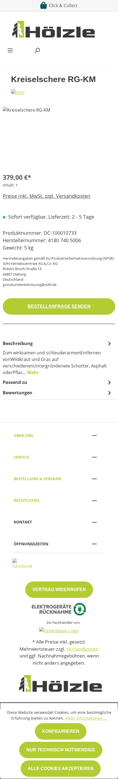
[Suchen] (37, 50)
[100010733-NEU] (59, 137)
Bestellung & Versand (37, 478)
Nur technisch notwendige (60, 750)
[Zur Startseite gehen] (53, 27)
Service (21, 457)
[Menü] (10, 50)
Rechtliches (27, 500)
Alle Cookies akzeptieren (61, 768)
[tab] (58, 357)
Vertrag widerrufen (59, 589)
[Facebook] (22, 563)
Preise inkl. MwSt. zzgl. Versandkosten (46, 196)
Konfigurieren (60, 731)
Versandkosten (82, 649)
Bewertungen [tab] (17, 393)
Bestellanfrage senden (59, 306)
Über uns (23, 435)
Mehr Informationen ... (86, 718)
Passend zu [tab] (15, 382)
